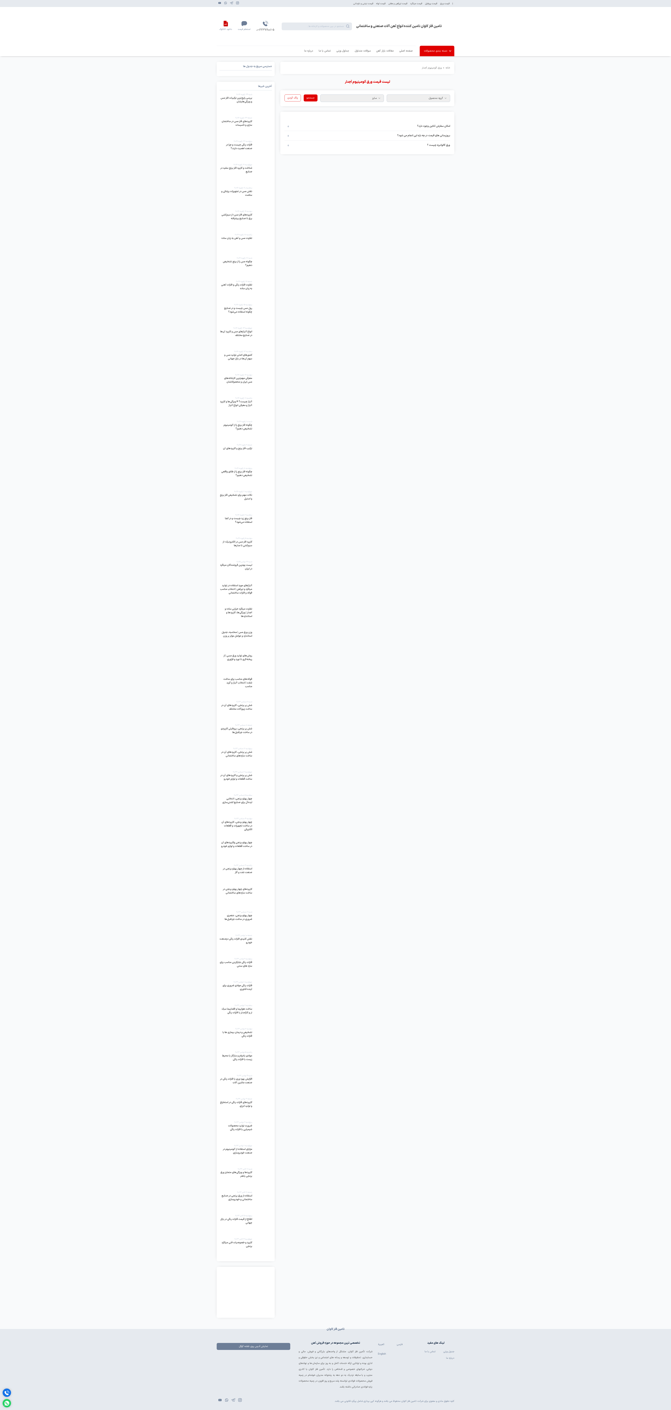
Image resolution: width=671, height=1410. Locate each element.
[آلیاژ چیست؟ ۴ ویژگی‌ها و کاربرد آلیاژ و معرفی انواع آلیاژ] (245, 407)
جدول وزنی (448, 1351)
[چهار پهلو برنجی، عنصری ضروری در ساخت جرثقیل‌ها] (245, 921)
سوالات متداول (363, 51)
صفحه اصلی (406, 51)
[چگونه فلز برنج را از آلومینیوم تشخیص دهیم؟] (245, 430)
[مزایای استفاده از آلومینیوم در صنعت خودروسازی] (245, 1154)
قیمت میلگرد (416, 3)
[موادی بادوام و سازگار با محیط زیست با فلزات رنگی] (245, 1061)
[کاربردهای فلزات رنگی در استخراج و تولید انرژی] (245, 1108)
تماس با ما (325, 51)
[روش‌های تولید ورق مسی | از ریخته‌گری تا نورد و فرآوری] (245, 664)
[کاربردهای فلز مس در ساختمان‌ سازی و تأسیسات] (245, 127)
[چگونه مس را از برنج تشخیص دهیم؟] (245, 267)
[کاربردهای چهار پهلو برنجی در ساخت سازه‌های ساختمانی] (245, 897)
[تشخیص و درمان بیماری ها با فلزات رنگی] (245, 1038)
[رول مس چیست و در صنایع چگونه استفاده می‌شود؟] (245, 313)
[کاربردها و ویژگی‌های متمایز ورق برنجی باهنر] (245, 1178)
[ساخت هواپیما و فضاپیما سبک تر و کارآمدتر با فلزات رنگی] (245, 1014)
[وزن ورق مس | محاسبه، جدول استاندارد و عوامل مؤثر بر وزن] (245, 641)
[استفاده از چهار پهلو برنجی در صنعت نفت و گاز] (245, 874)
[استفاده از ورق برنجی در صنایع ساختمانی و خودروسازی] (245, 1201)
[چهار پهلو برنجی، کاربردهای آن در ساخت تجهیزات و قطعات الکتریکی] (245, 827)
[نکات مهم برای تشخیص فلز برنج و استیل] (245, 500)
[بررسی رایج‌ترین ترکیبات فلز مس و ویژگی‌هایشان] (245, 103)
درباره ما (308, 51)
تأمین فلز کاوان (356, 1351)
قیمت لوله (380, 3)
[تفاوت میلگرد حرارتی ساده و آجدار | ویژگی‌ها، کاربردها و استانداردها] (245, 617)
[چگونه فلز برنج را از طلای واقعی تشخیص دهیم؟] (245, 477)
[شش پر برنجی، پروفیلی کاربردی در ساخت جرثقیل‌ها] (245, 734)
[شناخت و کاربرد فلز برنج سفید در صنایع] (245, 173)
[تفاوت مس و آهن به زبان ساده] (245, 243)
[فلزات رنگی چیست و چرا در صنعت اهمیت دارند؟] (245, 150)
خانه (448, 68)
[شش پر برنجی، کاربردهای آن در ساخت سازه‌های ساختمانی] (245, 757)
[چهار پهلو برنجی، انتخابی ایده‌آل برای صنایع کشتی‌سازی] (245, 804)
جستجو (310, 98)
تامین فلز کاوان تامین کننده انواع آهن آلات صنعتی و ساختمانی (399, 26)
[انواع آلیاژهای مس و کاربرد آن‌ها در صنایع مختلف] (245, 337)
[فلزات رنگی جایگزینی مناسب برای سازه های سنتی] (245, 968)
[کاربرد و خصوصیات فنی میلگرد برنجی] (245, 1248)
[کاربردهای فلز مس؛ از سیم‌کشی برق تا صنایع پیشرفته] (245, 220)
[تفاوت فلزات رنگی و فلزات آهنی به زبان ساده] (245, 290)
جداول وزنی (342, 51)
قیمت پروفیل (431, 3)
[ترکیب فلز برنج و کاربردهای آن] (245, 454)
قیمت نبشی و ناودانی (363, 3)
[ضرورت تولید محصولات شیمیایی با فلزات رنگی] (245, 1131)
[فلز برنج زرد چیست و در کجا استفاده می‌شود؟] (245, 524)
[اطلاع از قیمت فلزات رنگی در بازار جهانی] (245, 1224)
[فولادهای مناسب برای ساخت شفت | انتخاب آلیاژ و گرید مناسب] (245, 687)
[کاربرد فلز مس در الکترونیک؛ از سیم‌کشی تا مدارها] (245, 547)
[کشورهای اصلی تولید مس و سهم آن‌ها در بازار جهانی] (245, 360)
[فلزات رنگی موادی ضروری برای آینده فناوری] (245, 991)
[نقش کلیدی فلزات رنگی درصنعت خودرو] (245, 944)
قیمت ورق (445, 3)
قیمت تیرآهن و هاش (397, 3)
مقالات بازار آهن (385, 51)
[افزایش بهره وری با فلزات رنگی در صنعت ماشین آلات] (245, 1084)
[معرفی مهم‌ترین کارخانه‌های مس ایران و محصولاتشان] (245, 384)
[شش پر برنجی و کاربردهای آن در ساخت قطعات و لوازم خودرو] (245, 781)
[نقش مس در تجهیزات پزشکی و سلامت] (245, 197)
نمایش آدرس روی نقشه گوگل (253, 1346)
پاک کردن (292, 98)
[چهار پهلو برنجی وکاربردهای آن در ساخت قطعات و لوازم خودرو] (245, 851)
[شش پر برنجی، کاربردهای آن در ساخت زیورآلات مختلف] (245, 711)
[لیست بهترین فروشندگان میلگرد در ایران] (245, 571)
